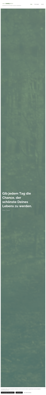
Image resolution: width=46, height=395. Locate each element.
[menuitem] (31, 4)
